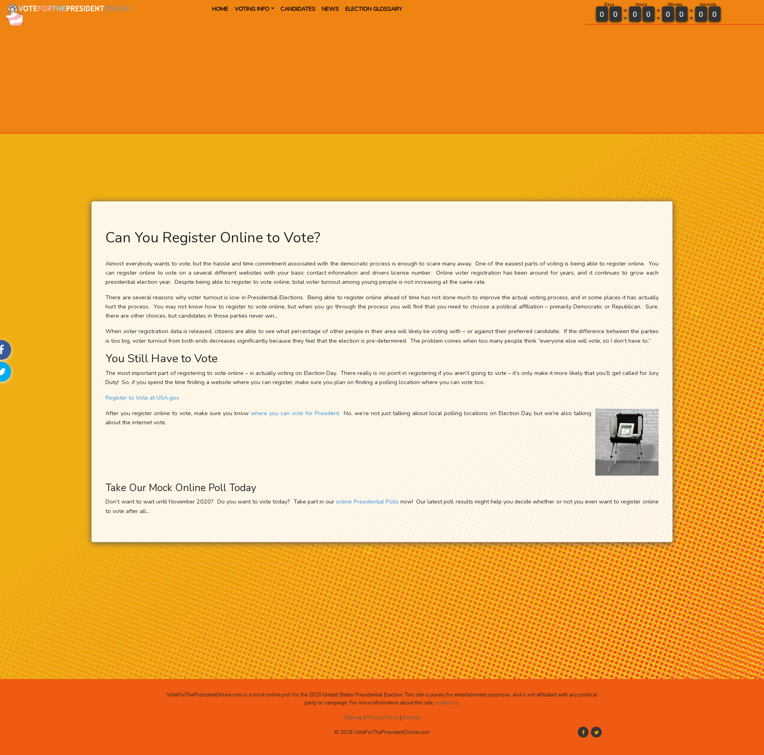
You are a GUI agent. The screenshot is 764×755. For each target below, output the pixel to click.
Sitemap (353, 717)
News (330, 9)
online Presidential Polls (367, 501)
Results (412, 717)
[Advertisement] (267, 77)
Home (220, 9)
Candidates (298, 9)
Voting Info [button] (252, 9)
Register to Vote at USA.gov (142, 398)
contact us (446, 702)
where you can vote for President (295, 413)
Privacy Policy (382, 717)
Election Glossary (373, 9)
